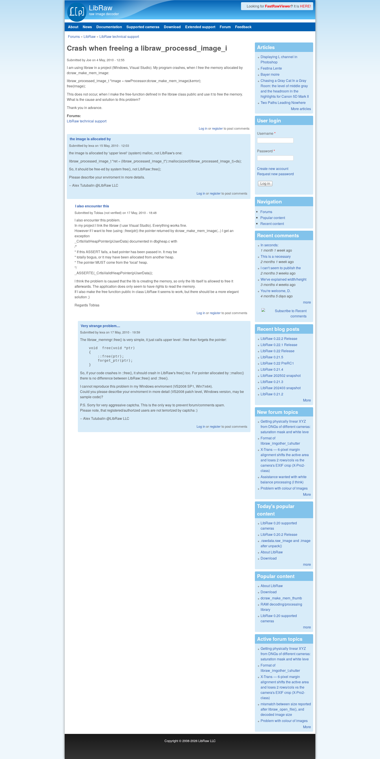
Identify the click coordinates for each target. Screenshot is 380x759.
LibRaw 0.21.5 (272, 356)
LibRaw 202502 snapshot (281, 375)
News (87, 26)
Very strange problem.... (100, 325)
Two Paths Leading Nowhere (283, 102)
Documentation (109, 26)
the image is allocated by (90, 138)
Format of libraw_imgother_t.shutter (280, 440)
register (217, 128)
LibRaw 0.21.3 (272, 381)
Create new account (272, 168)
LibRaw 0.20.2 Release (279, 534)
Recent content (272, 223)
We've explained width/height (283, 279)
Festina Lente (271, 68)
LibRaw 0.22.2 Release (279, 338)
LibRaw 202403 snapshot (281, 387)
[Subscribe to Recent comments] (284, 313)
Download (172, 26)
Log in (203, 128)
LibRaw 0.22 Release (277, 350)
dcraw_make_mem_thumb (281, 598)
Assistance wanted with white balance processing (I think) (284, 479)
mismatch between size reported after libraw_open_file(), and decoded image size (286, 709)
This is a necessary (276, 256)
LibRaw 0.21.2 (272, 393)
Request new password (275, 173)
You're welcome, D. (276, 290)
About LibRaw (272, 552)
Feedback (243, 26)
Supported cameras (142, 26)
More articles (301, 108)
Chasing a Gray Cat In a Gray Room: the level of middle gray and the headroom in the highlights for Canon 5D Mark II (285, 88)
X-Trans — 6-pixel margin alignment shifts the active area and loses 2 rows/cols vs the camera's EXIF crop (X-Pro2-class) (285, 460)
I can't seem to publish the (281, 267)
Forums (74, 36)
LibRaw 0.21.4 (272, 369)
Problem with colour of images (284, 488)
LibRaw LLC (207, 740)
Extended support (200, 26)
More (307, 400)
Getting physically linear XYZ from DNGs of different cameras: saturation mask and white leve (286, 426)
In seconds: (269, 244)
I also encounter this (92, 205)
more (307, 302)
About (73, 26)
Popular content (272, 217)
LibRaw (100, 7)
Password (266, 150)
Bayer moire (270, 74)
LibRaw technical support (119, 36)
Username (266, 133)
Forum (225, 26)
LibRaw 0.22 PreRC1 (277, 363)
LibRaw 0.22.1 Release (279, 344)
